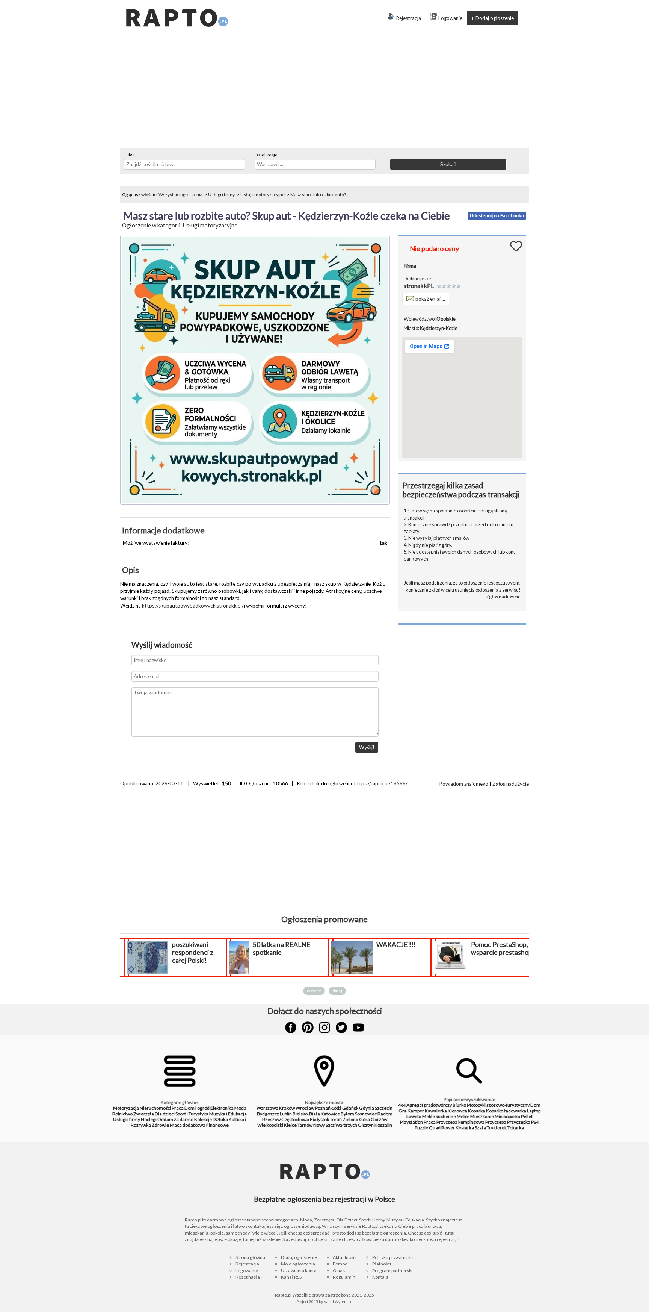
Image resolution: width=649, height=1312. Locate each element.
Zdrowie (160, 1125)
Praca (178, 1108)
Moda (240, 1108)
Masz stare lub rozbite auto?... (319, 194)
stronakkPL (419, 285)
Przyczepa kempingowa (460, 1122)
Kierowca (457, 1111)
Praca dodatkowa (187, 1125)
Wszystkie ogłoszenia (180, 194)
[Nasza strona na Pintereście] (308, 1027)
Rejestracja (408, 18)
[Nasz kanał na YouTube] (358, 1027)
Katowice (330, 1114)
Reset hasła (247, 1277)
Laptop (533, 1111)
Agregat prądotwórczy (429, 1105)
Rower (448, 1127)
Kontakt (380, 1277)
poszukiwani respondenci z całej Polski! (192, 952)
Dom (535, 1105)
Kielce (290, 1125)
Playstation (411, 1122)
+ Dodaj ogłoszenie (492, 18)
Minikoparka (507, 1116)
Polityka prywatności (393, 1257)
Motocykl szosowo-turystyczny (498, 1105)
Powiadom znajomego (463, 784)
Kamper (416, 1111)
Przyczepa (495, 1122)
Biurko (459, 1105)
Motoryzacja (126, 1108)
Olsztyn (366, 1125)
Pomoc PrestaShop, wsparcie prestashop (501, 948)
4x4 (402, 1105)
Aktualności (344, 1257)
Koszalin (383, 1125)
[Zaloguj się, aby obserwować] (516, 245)
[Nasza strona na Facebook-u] (291, 1027)
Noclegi (149, 1119)
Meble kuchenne (439, 1116)
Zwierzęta (143, 1114)
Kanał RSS (291, 1277)
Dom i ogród (197, 1108)
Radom (384, 1114)
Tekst (129, 154)
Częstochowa (295, 1119)
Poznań (323, 1108)
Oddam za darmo (175, 1119)
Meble (463, 1116)
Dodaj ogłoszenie (299, 1257)
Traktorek (497, 1127)
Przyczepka (518, 1122)
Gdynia (366, 1108)
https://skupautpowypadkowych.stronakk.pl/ (193, 606)
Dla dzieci (165, 1114)
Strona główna (250, 1257)
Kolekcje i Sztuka (211, 1119)
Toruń (336, 1119)
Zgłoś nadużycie (503, 597)
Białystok (319, 1119)
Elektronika (222, 1108)
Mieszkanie (482, 1116)
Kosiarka (465, 1127)
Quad (435, 1127)
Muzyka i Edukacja (228, 1114)
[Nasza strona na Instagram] (324, 1027)
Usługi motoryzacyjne (262, 194)
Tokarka (515, 1127)
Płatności (381, 1264)
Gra (402, 1111)
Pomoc (340, 1264)
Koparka (476, 1111)
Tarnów (304, 1125)
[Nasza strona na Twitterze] (341, 1027)
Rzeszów (271, 1119)
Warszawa (267, 1108)
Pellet (527, 1116)
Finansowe (217, 1125)
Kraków (287, 1108)
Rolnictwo (122, 1114)
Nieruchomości (155, 1108)
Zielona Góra (356, 1119)
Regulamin (344, 1277)
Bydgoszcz (268, 1114)
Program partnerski (392, 1270)
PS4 (535, 1122)
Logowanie (450, 18)
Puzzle (421, 1127)
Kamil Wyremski (338, 1301)
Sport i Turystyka (191, 1114)
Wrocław (305, 1108)
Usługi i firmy (221, 194)
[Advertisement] (324, 91)
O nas (339, 1270)
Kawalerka (436, 1111)
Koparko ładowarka (506, 1111)
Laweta (413, 1116)
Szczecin (383, 1108)
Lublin (286, 1114)
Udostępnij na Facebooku (497, 215)
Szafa (480, 1127)
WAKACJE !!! (396, 944)
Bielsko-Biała (306, 1114)
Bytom (347, 1114)
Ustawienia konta (299, 1270)
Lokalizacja (266, 154)
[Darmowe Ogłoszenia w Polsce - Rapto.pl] (176, 3)
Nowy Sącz (324, 1125)
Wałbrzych (346, 1125)
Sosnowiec (366, 1114)
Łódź (336, 1108)
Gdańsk (350, 1108)
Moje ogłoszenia (298, 1264)
